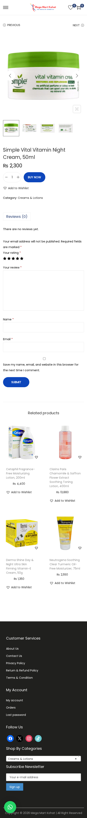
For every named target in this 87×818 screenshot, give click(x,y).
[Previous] (10, 76)
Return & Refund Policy (22, 670)
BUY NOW (34, 177)
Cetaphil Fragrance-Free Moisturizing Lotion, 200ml (20, 473)
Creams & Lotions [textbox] (42, 759)
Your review (12, 267)
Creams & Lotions (30, 198)
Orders (11, 708)
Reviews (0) (17, 216)
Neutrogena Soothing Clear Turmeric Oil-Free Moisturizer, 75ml (65, 564)
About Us (12, 649)
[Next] (77, 76)
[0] (70, 7)
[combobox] (43, 758)
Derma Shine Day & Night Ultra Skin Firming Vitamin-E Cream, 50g (20, 566)
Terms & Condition (19, 678)
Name (8, 319)
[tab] (43, 217)
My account (14, 700)
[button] (16, 188)
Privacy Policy (15, 663)
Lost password (16, 715)
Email (8, 339)
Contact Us (14, 656)
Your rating (12, 253)
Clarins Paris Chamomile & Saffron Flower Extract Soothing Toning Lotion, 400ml (65, 477)
